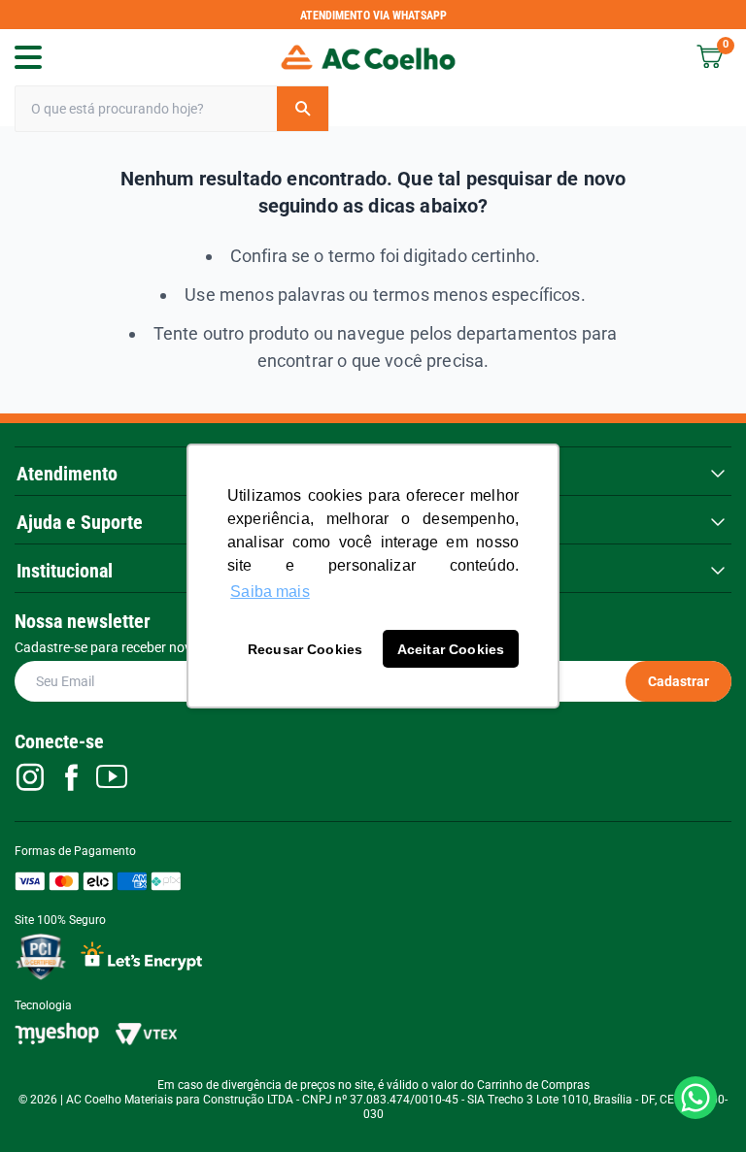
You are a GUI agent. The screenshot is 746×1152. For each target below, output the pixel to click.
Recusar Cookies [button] (305, 649)
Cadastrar (678, 681)
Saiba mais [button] (270, 591)
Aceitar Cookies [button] (450, 649)
